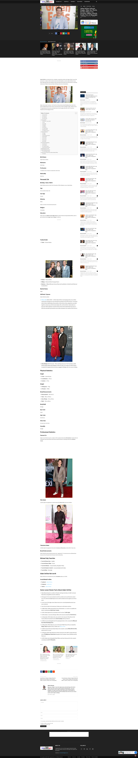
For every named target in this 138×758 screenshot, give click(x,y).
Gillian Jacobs (62, 626)
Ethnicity (44, 124)
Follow (95, 63)
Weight (44, 134)
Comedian (84, 6)
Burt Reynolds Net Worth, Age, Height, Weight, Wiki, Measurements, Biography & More (45, 52)
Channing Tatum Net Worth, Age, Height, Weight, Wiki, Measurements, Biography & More (91, 204)
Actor (44, 4)
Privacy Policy (88, 756)
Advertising (87, 1)
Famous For (45, 143)
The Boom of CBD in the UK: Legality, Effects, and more (90, 108)
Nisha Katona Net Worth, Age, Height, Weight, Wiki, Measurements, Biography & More (90, 230)
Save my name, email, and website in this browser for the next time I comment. (52, 721)
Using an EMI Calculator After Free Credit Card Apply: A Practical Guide (91, 120)
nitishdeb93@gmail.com (64, 752)
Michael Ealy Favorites (45, 148)
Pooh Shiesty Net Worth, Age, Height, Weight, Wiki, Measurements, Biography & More (90, 180)
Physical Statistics (45, 131)
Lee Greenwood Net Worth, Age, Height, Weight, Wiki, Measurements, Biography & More (91, 131)
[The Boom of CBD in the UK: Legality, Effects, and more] (82, 109)
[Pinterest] (61, 33)
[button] (96, 1)
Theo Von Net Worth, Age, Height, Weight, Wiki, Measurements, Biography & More (92, 52)
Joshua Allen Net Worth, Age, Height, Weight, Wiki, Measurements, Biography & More (80, 52)
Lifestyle (66, 1)
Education (44, 127)
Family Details (45, 128)
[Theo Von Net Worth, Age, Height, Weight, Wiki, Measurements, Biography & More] (92, 46)
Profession (45, 117)
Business (73, 1)
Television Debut (46, 146)
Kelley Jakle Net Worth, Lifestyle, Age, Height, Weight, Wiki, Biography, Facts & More (71, 655)
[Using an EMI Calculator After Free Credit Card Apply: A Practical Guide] (82, 119)
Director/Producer (88, 6)
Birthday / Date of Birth (47, 121)
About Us (69, 756)
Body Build (45, 136)
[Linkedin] (66, 33)
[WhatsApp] (63, 33)
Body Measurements (46, 135)
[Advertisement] (59, 69)
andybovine (49, 584)
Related (44, 153)
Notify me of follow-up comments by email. (47, 723)
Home (41, 4)
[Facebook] (56, 33)
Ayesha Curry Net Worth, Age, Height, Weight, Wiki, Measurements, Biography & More (90, 216)
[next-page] (97, 41)
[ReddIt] (68, 33)
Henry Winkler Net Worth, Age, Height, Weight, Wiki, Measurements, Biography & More (69, 52)
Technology (59, 1)
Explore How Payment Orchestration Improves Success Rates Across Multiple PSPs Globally (91, 96)
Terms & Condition (94, 756)
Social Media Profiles (46, 151)
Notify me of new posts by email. (45, 724)
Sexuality (44, 141)
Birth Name (45, 114)
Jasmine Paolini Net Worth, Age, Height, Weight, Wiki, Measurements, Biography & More (91, 156)
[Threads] (54, 694)
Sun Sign (44, 123)
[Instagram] (84, 749)
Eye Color (44, 137)
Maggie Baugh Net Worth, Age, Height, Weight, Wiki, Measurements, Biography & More (91, 267)
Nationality (45, 118)
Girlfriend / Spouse (46, 130)
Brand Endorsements (46, 147)
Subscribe (95, 67)
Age (44, 122)
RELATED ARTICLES (43, 41)
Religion (44, 125)
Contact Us (74, 756)
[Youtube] (93, 749)
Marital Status (45, 129)
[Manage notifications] (135, 755)
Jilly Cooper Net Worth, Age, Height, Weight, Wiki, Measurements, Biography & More (90, 192)
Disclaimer (83, 756)
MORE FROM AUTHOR (52, 41)
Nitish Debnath (83, 16)
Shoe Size (44, 140)
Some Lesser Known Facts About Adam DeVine (50, 152)
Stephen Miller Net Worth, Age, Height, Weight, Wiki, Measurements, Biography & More (91, 168)
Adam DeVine (49, 582)
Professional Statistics (45, 142)
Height (44, 133)
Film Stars (79, 1)
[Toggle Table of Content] (75, 113)
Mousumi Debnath (83, 147)
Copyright (78, 756)
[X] (59, 33)
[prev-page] (95, 41)
